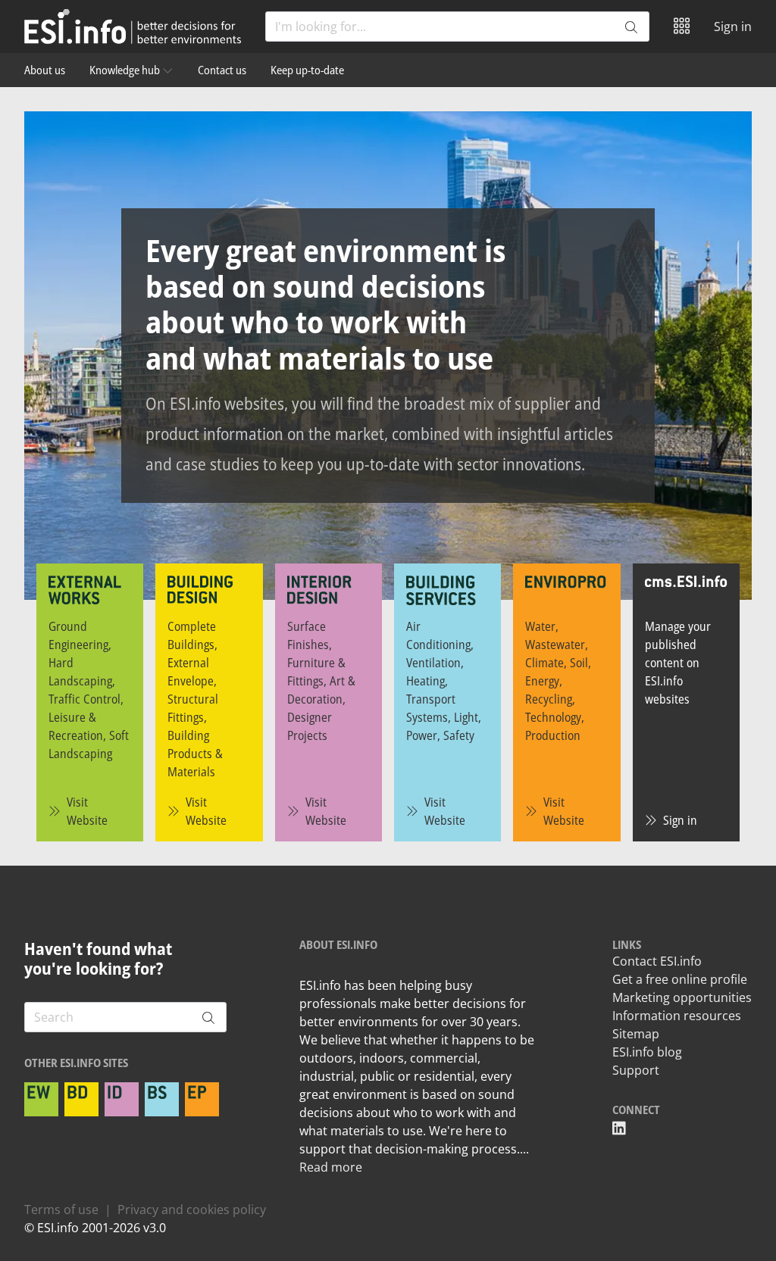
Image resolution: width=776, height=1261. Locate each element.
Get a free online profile (679, 979)
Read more (330, 1167)
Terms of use (61, 1209)
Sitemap (635, 1033)
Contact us (222, 69)
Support (635, 1070)
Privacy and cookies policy (191, 1209)
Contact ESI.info (657, 961)
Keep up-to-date (307, 69)
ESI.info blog (647, 1052)
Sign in (733, 26)
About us (44, 69)
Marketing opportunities (682, 997)
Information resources (676, 1015)
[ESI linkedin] (619, 1128)
